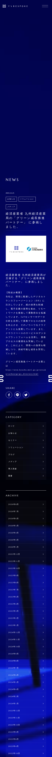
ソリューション (27, 199)
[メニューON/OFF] (45, 6)
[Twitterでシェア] (26, 395)
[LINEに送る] (17, 395)
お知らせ (11, 199)
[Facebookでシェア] (9, 395)
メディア (11, 207)
